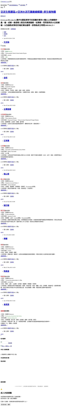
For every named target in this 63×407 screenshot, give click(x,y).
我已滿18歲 (3, 404)
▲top (2, 71)
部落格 (5, 34)
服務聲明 (46, 386)
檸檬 (5, 239)
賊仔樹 (6, 205)
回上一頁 (9, 346)
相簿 (5, 32)
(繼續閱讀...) (4, 62)
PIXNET (20, 386)
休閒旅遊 (13, 29)
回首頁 (10, 343)
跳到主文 (3, 16)
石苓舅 (6, 141)
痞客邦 (9, 65)
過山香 (6, 174)
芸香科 (12, 68)
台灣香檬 (7, 109)
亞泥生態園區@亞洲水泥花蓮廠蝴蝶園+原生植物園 (28, 11)
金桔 (5, 78)
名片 (5, 35)
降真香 (6, 271)
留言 (12, 65)
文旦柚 (6, 42)
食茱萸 (6, 305)
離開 (9, 404)
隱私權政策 (40, 386)
